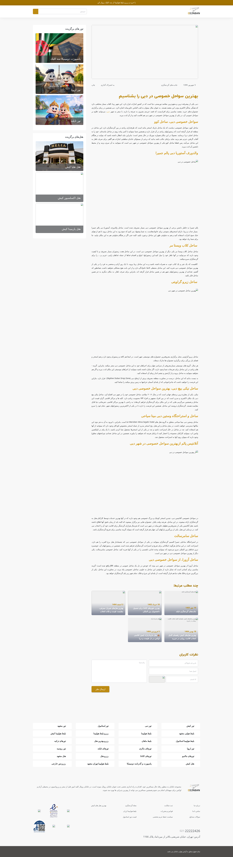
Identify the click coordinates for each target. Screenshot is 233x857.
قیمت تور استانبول (129, 817)
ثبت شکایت (168, 805)
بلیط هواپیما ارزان (129, 811)
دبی (108, 111)
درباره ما (197, 805)
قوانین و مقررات (167, 811)
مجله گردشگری (130, 805)
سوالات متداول (194, 817)
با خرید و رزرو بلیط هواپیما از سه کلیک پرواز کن (116, 2)
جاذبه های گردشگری (169, 85)
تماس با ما (196, 811)
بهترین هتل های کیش (98, 805)
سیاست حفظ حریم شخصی (163, 817)
